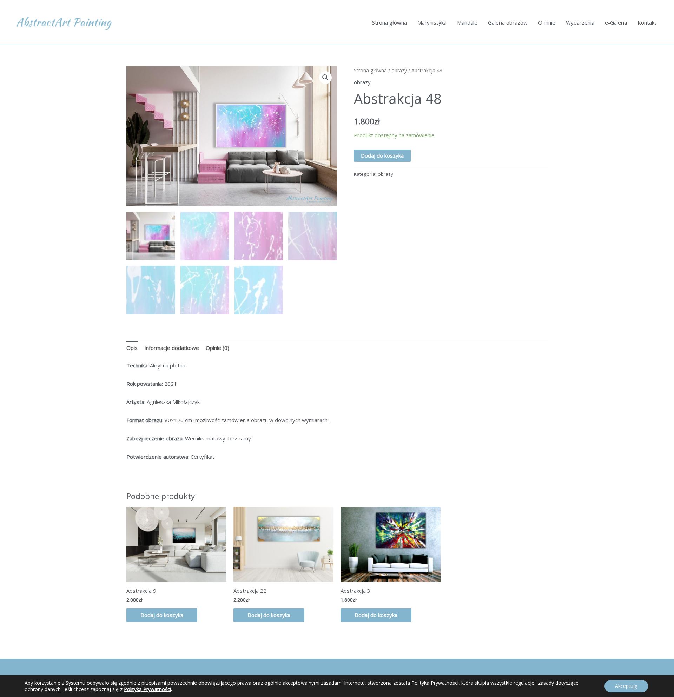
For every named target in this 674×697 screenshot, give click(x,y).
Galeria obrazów (508, 22)
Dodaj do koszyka (382, 155)
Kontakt (646, 22)
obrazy (399, 70)
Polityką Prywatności (147, 689)
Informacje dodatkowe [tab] (171, 347)
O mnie (546, 22)
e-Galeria (616, 22)
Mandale (467, 22)
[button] (325, 77)
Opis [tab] (132, 347)
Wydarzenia (580, 22)
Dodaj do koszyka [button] (161, 614)
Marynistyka (432, 22)
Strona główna (389, 22)
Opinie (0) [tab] (217, 347)
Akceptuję (626, 686)
